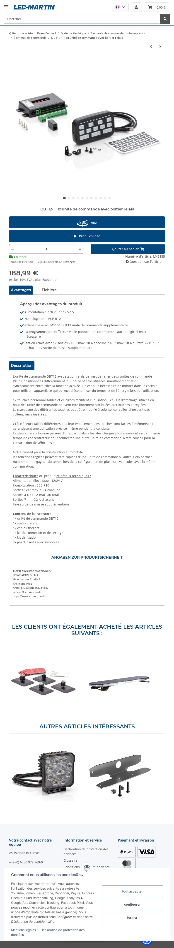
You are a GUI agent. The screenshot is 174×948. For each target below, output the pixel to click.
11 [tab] (109, 198)
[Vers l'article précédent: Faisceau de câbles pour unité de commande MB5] (151, 46)
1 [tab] (64, 198)
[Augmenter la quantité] (80, 249)
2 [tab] (69, 198)
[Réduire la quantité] (12, 249)
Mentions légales (23, 930)
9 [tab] (100, 198)
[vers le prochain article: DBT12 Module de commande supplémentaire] (160, 46)
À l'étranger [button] (67, 262)
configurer (132, 904)
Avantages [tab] (21, 290)
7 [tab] (91, 198)
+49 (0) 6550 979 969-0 (26, 862)
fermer (132, 917)
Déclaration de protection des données (86, 851)
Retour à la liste (22, 33)
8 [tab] (96, 198)
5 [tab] (82, 198)
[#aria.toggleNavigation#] (6, 3)
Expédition (50, 279)
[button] (120, 7)
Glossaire (70, 860)
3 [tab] (73, 198)
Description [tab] (22, 365)
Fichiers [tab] (49, 290)
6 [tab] (87, 198)
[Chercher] (165, 19)
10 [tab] (105, 198)
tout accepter (132, 891)
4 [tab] (78, 198)
